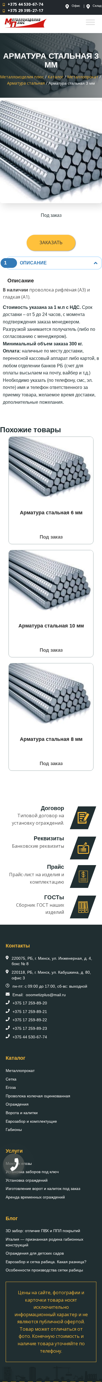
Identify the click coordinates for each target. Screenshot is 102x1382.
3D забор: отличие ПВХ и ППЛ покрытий (43, 1230)
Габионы (14, 1129)
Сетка (11, 1079)
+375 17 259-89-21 (29, 1011)
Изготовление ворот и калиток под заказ (43, 1188)
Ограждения (17, 1104)
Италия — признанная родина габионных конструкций (44, 1242)
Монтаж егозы (19, 1163)
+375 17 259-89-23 (29, 1028)
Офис (76, 5)
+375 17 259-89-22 (29, 1020)
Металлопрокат (20, 1070)
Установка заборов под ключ (32, 1171)
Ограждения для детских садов (35, 1253)
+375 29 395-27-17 (25, 10)
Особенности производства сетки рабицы (44, 1270)
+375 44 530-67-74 (25, 4)
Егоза (11, 1087)
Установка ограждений (27, 1180)
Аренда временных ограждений (35, 1197)
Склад (97, 5)
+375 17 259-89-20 (29, 1003)
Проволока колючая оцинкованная (38, 1096)
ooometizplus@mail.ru (46, 994)
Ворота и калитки (22, 1112)
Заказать (51, 242)
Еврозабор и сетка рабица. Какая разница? (46, 1261)
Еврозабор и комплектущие (31, 1121)
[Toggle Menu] (90, 22)
